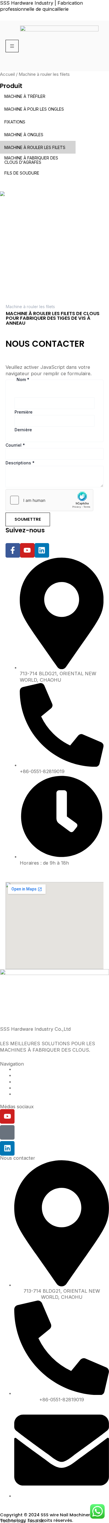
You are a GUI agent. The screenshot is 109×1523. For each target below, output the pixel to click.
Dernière (23, 429)
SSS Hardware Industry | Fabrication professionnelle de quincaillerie (41, 6)
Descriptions (20, 462)
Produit (11, 86)
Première (24, 412)
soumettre (28, 519)
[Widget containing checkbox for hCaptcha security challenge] (49, 500)
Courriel (15, 445)
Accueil (7, 74)
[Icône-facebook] (7, 1132)
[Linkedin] (7, 1148)
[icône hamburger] (12, 46)
